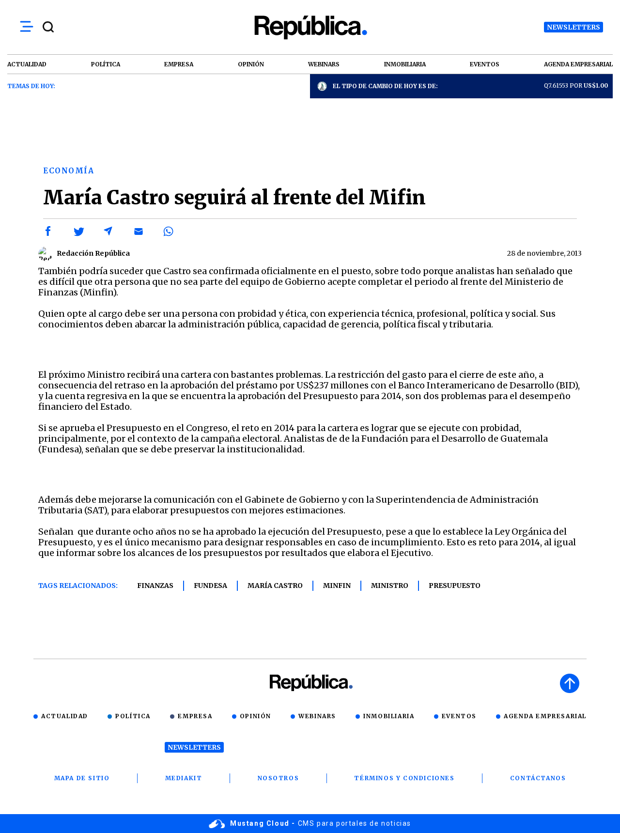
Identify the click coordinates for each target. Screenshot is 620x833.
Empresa (195, 716)
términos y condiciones (404, 778)
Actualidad (64, 716)
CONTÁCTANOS (538, 778)
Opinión (255, 716)
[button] (48, 231)
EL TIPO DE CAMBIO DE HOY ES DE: (385, 86)
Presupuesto (454, 585)
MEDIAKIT (183, 778)
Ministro (389, 585)
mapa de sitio (82, 778)
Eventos (459, 716)
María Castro (275, 585)
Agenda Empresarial (545, 716)
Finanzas (155, 585)
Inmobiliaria (388, 716)
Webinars (317, 716)
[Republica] (310, 27)
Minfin (337, 585)
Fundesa (210, 585)
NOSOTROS (278, 778)
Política (133, 716)
